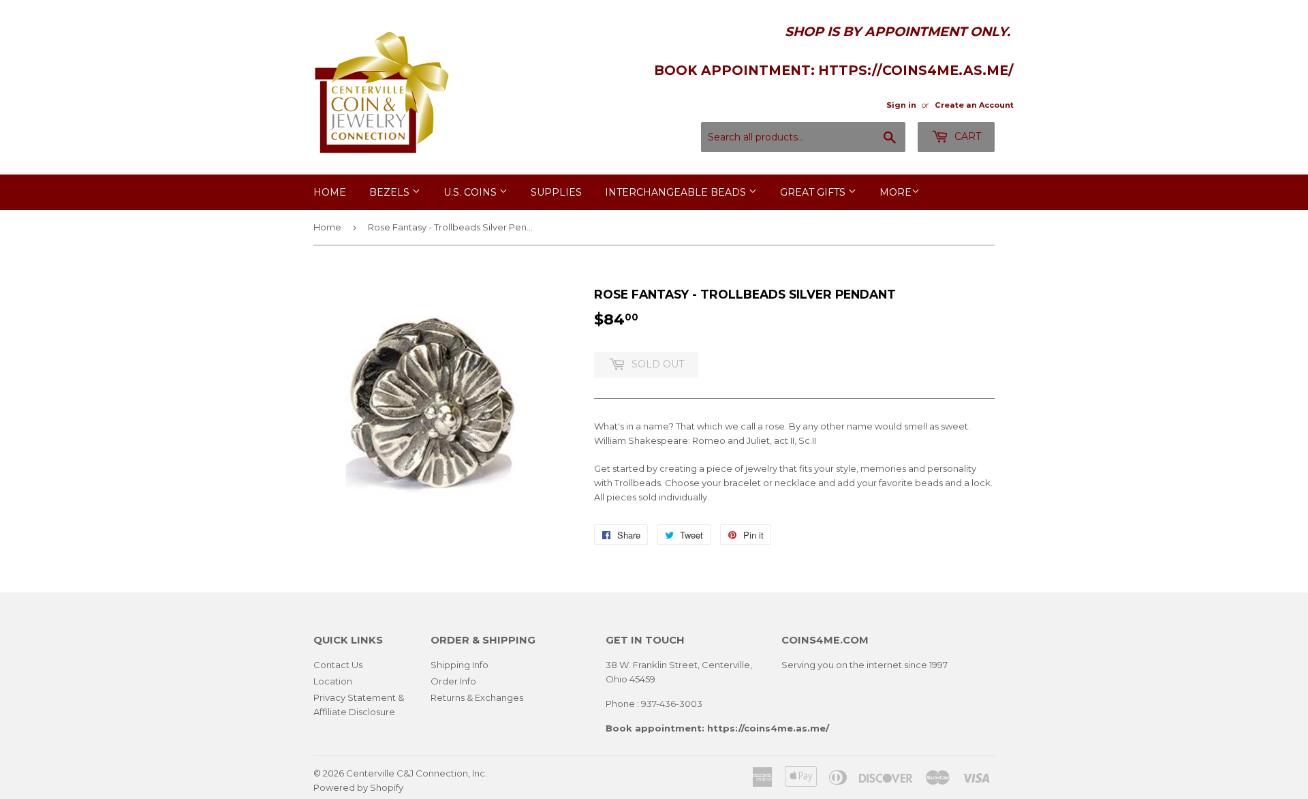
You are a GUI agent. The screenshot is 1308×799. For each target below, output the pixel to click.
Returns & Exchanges (477, 697)
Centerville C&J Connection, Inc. (416, 773)
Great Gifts (814, 192)
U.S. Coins (471, 192)
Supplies (556, 192)
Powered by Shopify (358, 787)
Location (332, 681)
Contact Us (337, 664)
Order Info (453, 681)
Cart (966, 136)
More (895, 192)
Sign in (901, 105)
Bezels (390, 192)
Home (329, 192)
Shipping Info (459, 664)
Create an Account (974, 105)
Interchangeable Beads (677, 192)
